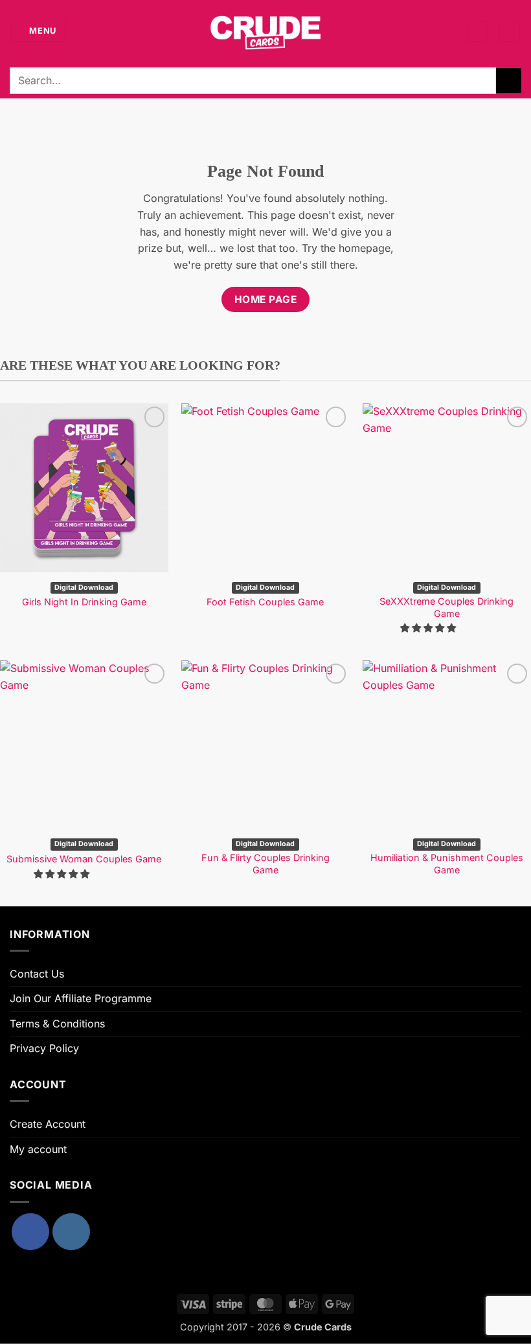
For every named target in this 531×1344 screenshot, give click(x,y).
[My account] (478, 31)
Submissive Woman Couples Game (83, 858)
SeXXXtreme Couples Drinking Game (446, 607)
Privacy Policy (44, 1048)
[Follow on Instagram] (71, 1232)
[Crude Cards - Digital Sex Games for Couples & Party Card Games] (265, 31)
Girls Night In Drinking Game (84, 601)
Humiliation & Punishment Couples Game (446, 863)
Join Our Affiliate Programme (81, 998)
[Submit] (508, 80)
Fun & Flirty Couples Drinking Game (265, 863)
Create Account (47, 1123)
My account (38, 1149)
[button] (39, 31)
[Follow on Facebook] (30, 1232)
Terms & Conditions (57, 1023)
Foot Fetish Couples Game (265, 601)
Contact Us (37, 973)
